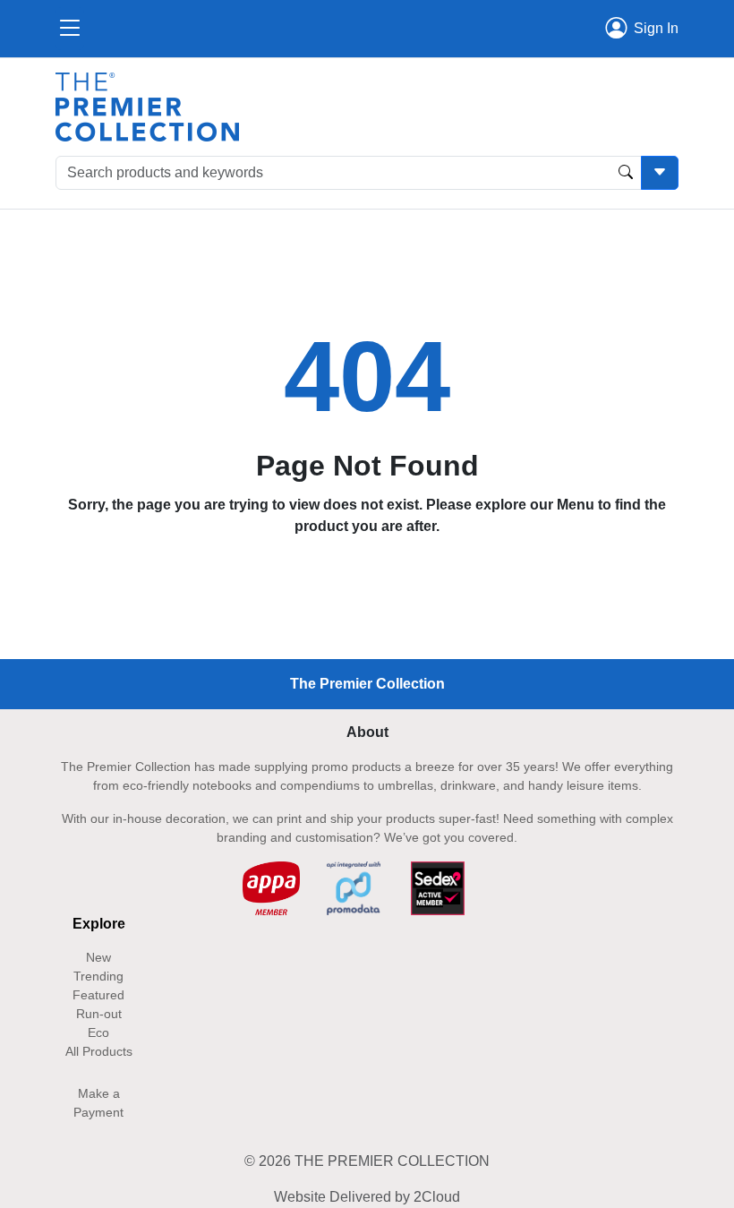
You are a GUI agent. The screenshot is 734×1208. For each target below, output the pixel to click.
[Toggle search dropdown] (660, 173)
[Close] (69, 28)
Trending (98, 976)
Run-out (99, 1014)
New (98, 957)
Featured (98, 995)
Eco (98, 1032)
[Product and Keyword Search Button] (626, 173)
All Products (98, 1051)
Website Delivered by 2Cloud (367, 1196)
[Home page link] (147, 106)
